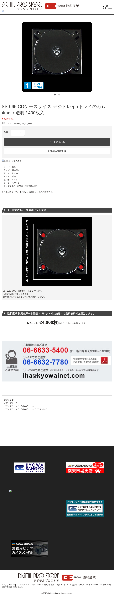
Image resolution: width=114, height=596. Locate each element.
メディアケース (11, 403)
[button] (55, 94)
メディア (27, 585)
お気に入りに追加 (57, 151)
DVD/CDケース (27, 406)
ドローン (19, 585)
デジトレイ (42, 409)
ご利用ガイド (60, 585)
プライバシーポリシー (93, 585)
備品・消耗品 (49, 585)
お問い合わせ (18, 587)
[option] (57, 57)
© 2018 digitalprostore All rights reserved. (57, 593)
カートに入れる (57, 142)
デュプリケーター (8, 585)
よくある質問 (72, 585)
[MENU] (110, 7)
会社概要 (81, 585)
